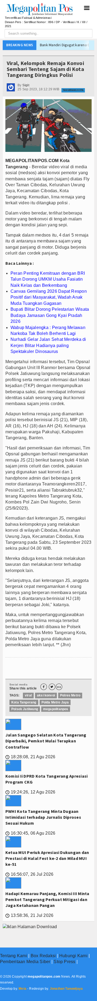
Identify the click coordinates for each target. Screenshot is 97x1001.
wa (59, 686)
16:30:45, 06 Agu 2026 (30, 833)
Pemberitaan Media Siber (25, 961)
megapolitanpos (55, 709)
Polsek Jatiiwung (24, 709)
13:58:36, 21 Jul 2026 (29, 915)
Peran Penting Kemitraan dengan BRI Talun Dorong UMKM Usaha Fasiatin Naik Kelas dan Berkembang (48, 279)
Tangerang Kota (73, 90)
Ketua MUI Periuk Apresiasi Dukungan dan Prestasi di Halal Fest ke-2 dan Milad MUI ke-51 (47, 858)
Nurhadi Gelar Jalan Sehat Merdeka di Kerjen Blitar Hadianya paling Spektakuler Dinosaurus (48, 345)
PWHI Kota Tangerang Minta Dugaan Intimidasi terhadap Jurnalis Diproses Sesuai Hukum (43, 817)
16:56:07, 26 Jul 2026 (29, 874)
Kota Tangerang (23, 702)
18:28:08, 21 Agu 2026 (30, 757)
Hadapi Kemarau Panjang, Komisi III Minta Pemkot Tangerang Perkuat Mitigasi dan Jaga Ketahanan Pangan (47, 899)
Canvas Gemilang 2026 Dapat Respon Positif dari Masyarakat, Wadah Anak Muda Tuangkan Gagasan (49, 297)
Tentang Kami (13, 955)
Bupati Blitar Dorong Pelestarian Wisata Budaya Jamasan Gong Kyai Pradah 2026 (50, 315)
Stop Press (64, 961)
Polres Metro (70, 695)
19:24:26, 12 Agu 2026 (30, 792)
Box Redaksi (43, 955)
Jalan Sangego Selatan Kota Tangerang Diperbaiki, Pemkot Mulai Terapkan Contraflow (45, 741)
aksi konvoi (46, 695)
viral (28, 695)
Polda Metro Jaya (55, 702)
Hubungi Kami (73, 955)
